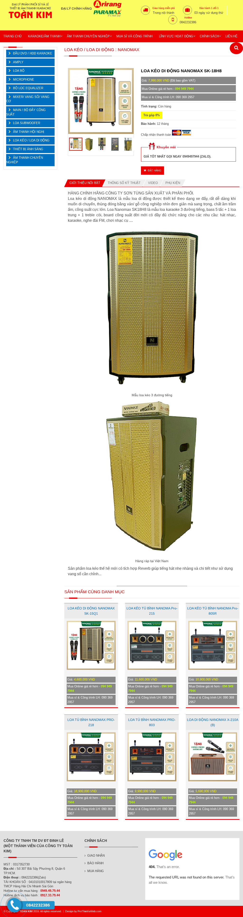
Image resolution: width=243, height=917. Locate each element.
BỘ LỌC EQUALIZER (28, 88)
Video (153, 183)
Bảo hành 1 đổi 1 (209, 8)
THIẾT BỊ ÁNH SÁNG (28, 149)
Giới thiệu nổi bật (85, 183)
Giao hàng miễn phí (163, 8)
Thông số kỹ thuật (124, 183)
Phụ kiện (172, 183)
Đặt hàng (154, 170)
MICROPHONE (23, 79)
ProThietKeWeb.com (89, 911)
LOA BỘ (18, 70)
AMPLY (18, 62)
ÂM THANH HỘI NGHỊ (28, 132)
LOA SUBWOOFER (26, 123)
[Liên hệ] (15, 909)
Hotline (188, 17)
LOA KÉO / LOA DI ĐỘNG (31, 140)
